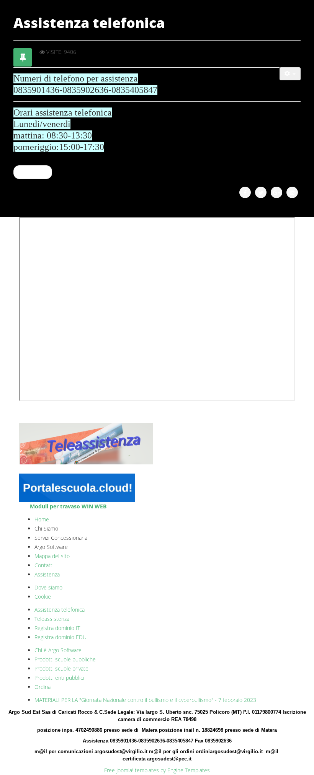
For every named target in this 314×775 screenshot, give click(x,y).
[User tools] (290, 73)
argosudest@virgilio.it (121, 751)
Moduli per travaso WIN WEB (68, 506)
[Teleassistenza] (157, 444)
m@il (41, 751)
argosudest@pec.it (169, 759)
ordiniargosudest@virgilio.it (229, 751)
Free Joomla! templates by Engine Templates (157, 770)
